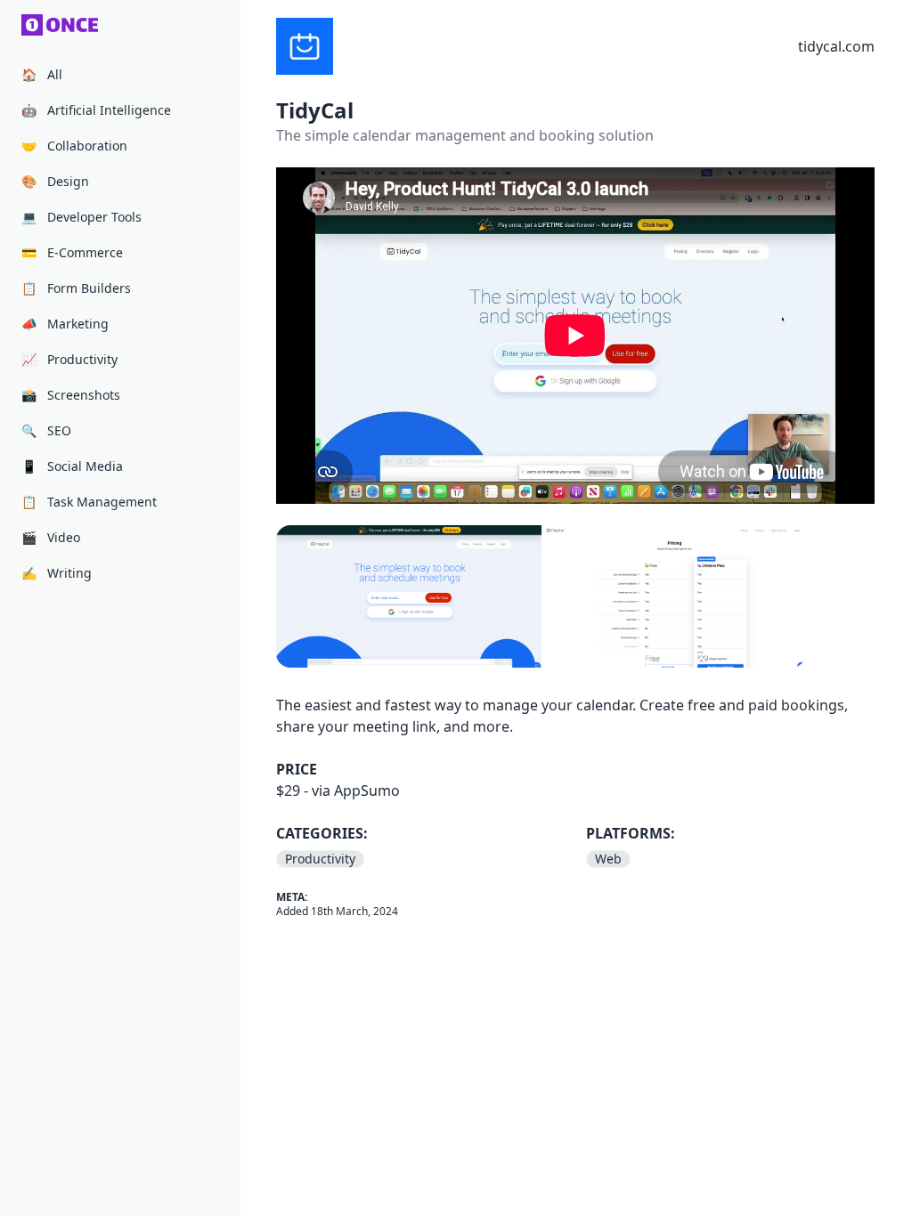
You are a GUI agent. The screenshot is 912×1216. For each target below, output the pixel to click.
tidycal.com (836, 46)
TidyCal (315, 110)
